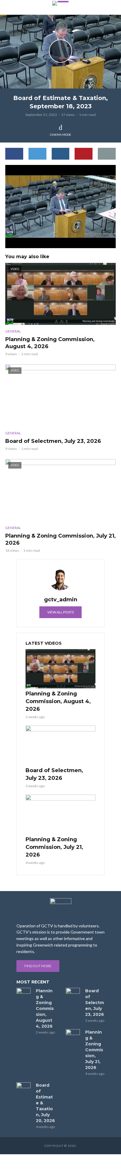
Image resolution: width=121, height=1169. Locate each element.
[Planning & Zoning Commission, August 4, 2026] (60, 668)
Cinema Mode (60, 134)
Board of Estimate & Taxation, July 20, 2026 (45, 1103)
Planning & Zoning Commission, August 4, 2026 (50, 343)
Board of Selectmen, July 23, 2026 (53, 441)
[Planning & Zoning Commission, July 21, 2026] (60, 814)
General (13, 331)
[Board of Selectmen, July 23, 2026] (60, 745)
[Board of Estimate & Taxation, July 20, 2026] (23, 1087)
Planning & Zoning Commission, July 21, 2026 (60, 539)
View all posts (60, 612)
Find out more (37, 966)
